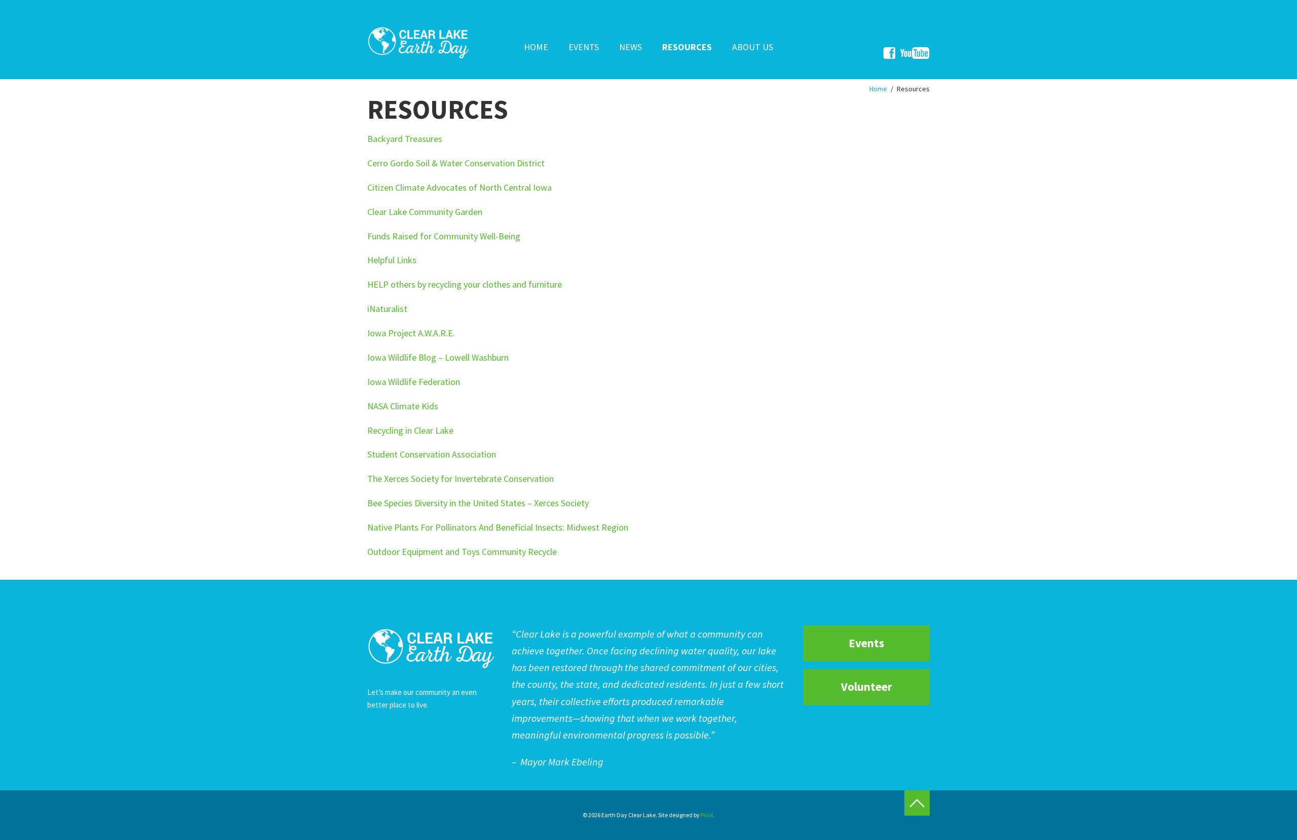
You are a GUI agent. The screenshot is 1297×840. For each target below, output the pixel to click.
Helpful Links (391, 260)
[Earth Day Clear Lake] (418, 41)
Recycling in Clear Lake (410, 430)
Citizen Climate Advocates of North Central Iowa (459, 187)
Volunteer (866, 686)
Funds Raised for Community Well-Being (443, 236)
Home (536, 47)
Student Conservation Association (431, 454)
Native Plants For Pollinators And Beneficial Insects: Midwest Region (497, 527)
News (630, 47)
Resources (687, 47)
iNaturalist (387, 308)
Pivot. (708, 815)
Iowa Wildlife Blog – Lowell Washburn (438, 357)
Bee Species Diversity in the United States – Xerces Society (478, 503)
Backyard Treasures (404, 139)
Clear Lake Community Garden (424, 212)
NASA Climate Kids (402, 406)
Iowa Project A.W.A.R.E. (411, 333)
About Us (752, 47)
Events (583, 47)
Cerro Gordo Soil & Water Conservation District (456, 163)
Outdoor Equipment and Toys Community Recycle (462, 551)
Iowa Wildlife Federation (413, 382)
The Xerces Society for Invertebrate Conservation (460, 478)
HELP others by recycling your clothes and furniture (465, 284)
